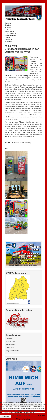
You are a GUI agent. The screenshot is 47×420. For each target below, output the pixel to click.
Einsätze (7, 29)
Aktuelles (8, 27)
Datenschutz (9, 42)
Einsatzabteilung (10, 33)
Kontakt (7, 37)
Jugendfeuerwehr (10, 35)
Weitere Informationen (23, 419)
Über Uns (8, 25)
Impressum (8, 39)
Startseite (8, 23)
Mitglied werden (10, 31)
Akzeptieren (5, 416)
